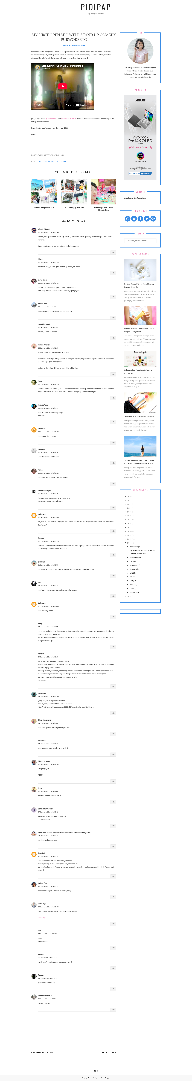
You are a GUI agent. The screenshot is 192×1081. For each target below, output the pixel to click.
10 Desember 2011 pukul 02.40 (48, 232)
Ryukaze (41, 975)
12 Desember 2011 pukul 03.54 (48, 586)
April (132, 585)
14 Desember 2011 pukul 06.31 (48, 723)
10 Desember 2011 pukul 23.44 (48, 452)
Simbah (41, 538)
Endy (40, 788)
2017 (129, 520)
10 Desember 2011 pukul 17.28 (48, 384)
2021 (129, 504)
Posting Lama (107, 1052)
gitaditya (41, 562)
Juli (131, 573)
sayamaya (42, 693)
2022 (129, 500)
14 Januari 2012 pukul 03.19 (47, 934)
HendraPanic (43, 405)
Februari (133, 592)
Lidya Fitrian (42, 280)
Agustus (133, 569)
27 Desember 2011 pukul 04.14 (48, 812)
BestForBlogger (105, 1078)
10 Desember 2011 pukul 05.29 (48, 283)
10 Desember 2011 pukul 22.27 (48, 408)
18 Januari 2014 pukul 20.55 (47, 999)
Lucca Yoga (42, 904)
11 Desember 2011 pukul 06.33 (48, 565)
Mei (131, 581)
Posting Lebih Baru (43, 1052)
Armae (40, 470)
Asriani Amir (42, 304)
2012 (129, 539)
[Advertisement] (74, 142)
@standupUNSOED (68, 119)
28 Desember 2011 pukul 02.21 (48, 886)
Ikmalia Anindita (44, 345)
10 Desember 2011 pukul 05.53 (48, 307)
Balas (113, 252)
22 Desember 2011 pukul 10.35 (48, 791)
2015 (129, 528)
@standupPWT (51, 119)
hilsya (40, 259)
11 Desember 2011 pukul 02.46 (48, 473)
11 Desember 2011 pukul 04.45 (48, 494)
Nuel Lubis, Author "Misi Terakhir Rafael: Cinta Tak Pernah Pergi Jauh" (64, 833)
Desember (134, 547)
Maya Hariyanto (44, 761)
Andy (40, 624)
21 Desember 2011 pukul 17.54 (48, 764)
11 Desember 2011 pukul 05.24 (48, 541)
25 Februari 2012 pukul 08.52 (47, 978)
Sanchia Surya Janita (45, 809)
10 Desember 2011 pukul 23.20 (48, 432)
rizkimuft (41, 449)
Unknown (41, 429)
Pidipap (96, 7)
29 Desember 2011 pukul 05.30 (48, 907)
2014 (129, 531)
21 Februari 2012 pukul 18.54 (47, 958)
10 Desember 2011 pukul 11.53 (48, 348)
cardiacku (41, 741)
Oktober (133, 561)
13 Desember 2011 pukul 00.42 (48, 627)
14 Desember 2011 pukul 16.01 (48, 744)
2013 (129, 535)
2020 (129, 508)
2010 (129, 596)
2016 (129, 524)
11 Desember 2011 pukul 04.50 (48, 517)
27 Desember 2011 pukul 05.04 (48, 836)
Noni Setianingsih (44, 491)
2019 (129, 512)
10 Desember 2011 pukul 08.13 (48, 327)
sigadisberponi (44, 324)
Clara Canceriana (44, 720)
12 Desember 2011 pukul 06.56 (48, 606)
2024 (129, 496)
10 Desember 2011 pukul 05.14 (48, 262)
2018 (129, 516)
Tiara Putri (42, 853)
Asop (40, 381)
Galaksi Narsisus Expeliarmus (53, 161)
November (134, 558)
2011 (129, 543)
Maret (132, 589)
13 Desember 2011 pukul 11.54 (48, 657)
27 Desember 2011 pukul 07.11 (48, 856)
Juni (131, 577)
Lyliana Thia (42, 883)
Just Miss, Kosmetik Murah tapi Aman (139, 416)
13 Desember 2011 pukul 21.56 (48, 696)
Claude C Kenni (44, 229)
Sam (39, 583)
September (134, 565)
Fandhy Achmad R (45, 996)
